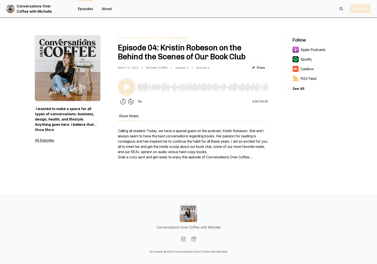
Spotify (306, 59)
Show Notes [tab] (129, 116)
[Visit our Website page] (194, 239)
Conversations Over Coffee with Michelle (34, 9)
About (107, 9)
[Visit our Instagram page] (183, 239)
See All (298, 88)
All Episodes (44, 140)
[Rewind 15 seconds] (123, 101)
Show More (44, 130)
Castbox (307, 69)
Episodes (85, 9)
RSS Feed (308, 78)
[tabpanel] (193, 148)
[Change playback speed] (140, 101)
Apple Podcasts (313, 49)
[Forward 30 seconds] (131, 101)
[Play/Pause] (126, 87)
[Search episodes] (341, 8)
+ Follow (360, 9)
